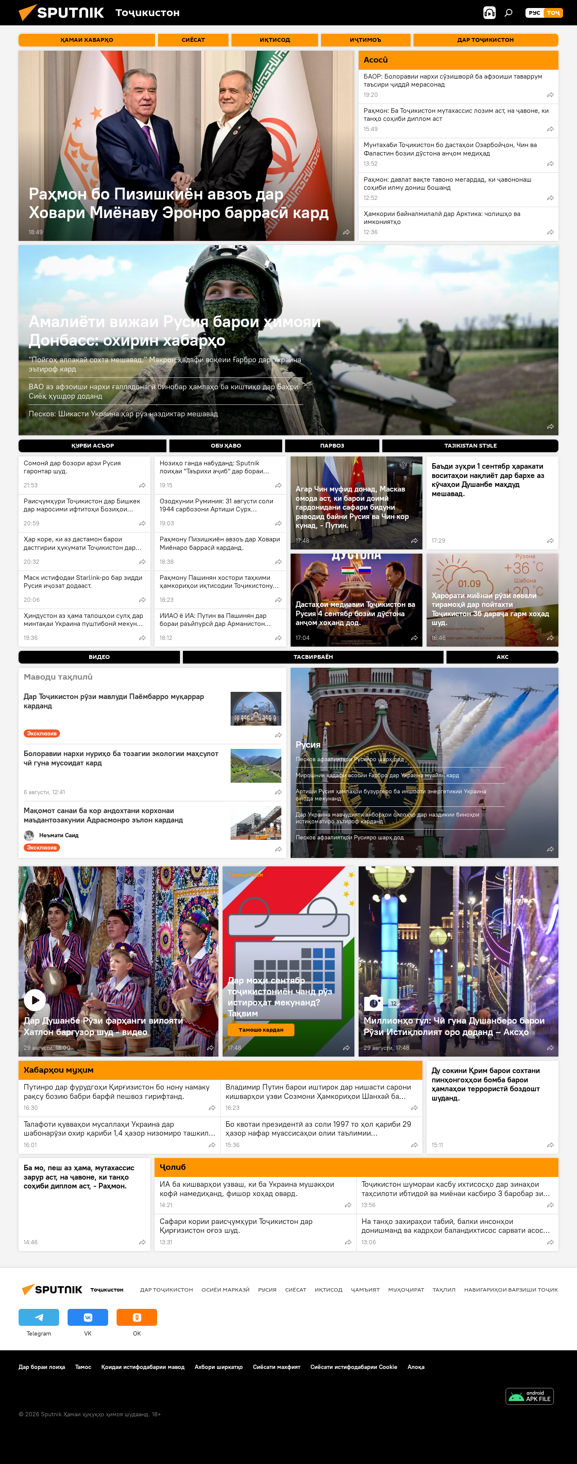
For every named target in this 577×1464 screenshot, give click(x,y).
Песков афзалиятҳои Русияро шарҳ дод (350, 759)
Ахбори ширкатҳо (219, 1367)
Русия (308, 744)
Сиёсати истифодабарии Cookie (353, 1367)
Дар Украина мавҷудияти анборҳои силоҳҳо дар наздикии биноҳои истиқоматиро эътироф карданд (387, 818)
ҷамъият (365, 1289)
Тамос (83, 1367)
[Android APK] (529, 1397)
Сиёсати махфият (276, 1367)
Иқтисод (329, 1289)
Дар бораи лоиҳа (42, 1367)
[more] (346, 232)
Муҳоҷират (406, 1289)
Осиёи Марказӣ (225, 1289)
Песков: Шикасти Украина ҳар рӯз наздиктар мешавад (123, 413)
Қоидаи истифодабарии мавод (143, 1367)
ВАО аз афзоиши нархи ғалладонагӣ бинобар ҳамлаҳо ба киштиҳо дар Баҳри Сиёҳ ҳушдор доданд (163, 391)
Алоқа (416, 1367)
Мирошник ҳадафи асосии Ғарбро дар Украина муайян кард (377, 775)
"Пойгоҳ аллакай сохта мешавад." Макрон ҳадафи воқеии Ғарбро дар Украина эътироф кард (165, 364)
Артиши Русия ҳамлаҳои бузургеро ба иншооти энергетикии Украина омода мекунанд (391, 794)
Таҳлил (444, 1289)
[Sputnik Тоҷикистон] (64, 23)
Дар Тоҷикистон (166, 1289)
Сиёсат (295, 1289)
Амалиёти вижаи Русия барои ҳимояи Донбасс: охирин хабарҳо (175, 330)
